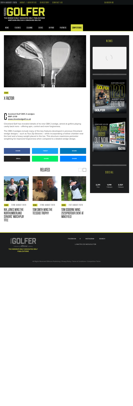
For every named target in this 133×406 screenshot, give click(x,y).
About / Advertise (28, 3)
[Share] (5, 106)
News (7, 28)
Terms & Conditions (79, 261)
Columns (29, 28)
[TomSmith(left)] (45, 188)
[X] (121, 2)
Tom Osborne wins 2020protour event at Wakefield (72, 213)
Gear (6, 93)
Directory (44, 3)
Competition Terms (94, 261)
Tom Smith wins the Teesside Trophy (42, 211)
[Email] (24, 106)
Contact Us (57, 3)
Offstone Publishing (53, 261)
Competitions (77, 28)
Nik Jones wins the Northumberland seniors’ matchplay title (14, 215)
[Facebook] (118, 2)
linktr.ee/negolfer (85, 244)
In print (51, 28)
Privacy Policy (66, 261)
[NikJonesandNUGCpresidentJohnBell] (16, 188)
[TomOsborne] (73, 188)
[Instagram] (125, 2)
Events (40, 28)
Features (18, 28)
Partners (63, 28)
